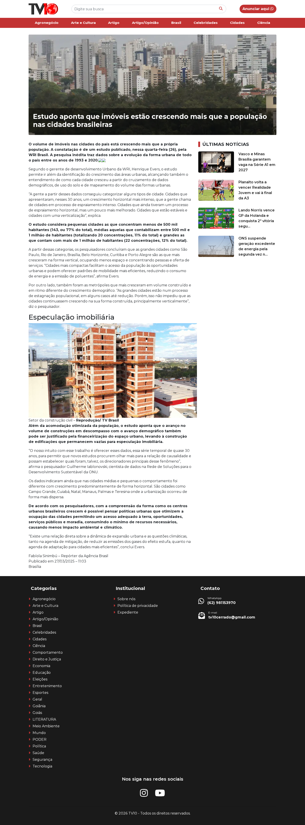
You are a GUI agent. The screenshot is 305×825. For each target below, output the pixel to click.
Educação (42, 672)
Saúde (38, 753)
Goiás (37, 713)
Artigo (113, 23)
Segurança (42, 759)
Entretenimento (47, 686)
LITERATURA (44, 719)
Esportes (40, 693)
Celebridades (206, 23)
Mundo (39, 733)
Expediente (127, 612)
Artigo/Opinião (145, 23)
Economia (41, 666)
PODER (39, 739)
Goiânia (39, 706)
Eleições (40, 679)
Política (39, 746)
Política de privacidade (137, 606)
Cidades (237, 23)
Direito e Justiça (47, 659)
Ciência (263, 23)
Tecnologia (42, 766)
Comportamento (48, 652)
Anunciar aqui (256, 9)
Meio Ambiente (46, 726)
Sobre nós (126, 599)
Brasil (176, 23)
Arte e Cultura (83, 23)
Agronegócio (46, 23)
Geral (37, 699)
